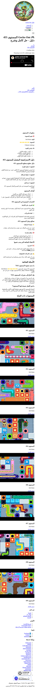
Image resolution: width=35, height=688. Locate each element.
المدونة (29, 617)
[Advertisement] (17, 110)
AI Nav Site (28, 651)
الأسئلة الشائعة (27, 616)
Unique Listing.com (26, 655)
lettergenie (28, 647)
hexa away (28, 660)
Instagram (27, 636)
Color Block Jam (26, 645)
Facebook (27, 633)
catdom (29, 664)
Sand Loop (28, 642)
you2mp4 (28, 650)
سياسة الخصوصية (26, 625)
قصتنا (29, 613)
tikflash (29, 644)
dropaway (28, 654)
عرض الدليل (31, 336)
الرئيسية (29, 25)
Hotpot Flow (27, 663)
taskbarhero (28, 669)
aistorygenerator (27, 648)
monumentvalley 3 (26, 658)
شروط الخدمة (27, 624)
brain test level (27, 661)
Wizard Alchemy (26, 667)
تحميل (28, 28)
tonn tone (28, 666)
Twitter (28, 635)
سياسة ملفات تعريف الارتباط (23, 627)
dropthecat (28, 653)
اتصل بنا (29, 614)
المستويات (28, 27)
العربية (27, 30)
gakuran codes (27, 670)
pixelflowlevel (27, 657)
